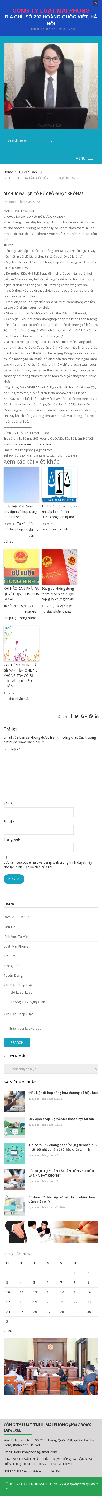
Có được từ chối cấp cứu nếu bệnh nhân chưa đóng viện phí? (61, 1199)
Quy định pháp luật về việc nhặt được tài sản (61, 1119)
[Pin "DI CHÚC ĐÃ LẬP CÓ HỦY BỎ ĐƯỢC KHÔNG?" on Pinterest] (91, 716)
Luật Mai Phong (16, 946)
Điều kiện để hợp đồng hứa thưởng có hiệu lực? (63, 1093)
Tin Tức (9, 956)
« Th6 (8, 1331)
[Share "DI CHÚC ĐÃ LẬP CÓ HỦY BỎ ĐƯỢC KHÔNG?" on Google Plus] (84, 716)
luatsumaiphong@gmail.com (35, 1452)
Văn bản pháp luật (18, 985)
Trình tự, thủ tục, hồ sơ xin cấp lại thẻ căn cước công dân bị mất (59, 511)
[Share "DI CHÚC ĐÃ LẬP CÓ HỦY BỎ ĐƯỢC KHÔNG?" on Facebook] (72, 716)
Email (9, 821)
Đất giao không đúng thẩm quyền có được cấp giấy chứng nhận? (58, 593)
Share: (62, 717)
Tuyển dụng (13, 975)
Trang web (12, 839)
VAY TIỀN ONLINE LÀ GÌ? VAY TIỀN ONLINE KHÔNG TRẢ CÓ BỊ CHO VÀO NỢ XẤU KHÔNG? (20, 676)
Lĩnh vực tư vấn (16, 936)
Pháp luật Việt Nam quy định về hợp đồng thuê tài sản (20, 511)
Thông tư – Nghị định (28, 1002)
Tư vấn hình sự (14, 605)
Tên (8, 803)
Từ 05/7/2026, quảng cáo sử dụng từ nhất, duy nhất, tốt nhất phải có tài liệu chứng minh (62, 1147)
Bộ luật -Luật (21, 992)
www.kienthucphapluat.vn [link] (37, 444)
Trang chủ (12, 965)
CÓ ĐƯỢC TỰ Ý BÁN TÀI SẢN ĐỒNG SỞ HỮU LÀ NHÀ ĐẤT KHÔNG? (61, 1173)
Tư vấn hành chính (55, 529)
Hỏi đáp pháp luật (16, 529)
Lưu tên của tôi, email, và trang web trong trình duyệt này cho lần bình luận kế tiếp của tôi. (48, 864)
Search (17, 1042)
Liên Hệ (9, 927)
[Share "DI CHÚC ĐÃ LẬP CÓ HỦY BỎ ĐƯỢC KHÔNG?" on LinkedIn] (96, 716)
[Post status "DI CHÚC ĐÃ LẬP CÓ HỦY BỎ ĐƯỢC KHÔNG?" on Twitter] (77, 716)
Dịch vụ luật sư (16, 917)
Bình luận (12, 749)
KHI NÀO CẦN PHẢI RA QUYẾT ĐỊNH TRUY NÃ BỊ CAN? (21, 593)
